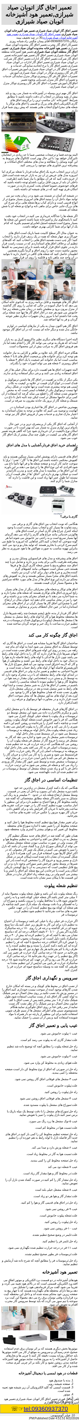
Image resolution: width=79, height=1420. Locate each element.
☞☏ (39, 1408)
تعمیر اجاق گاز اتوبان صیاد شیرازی (40, 34)
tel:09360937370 (46, 1408)
